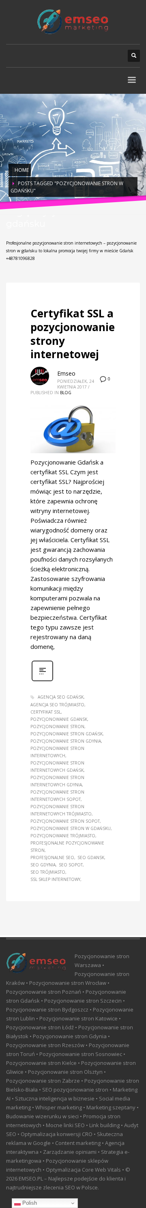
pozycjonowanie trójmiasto (62, 835)
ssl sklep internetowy (55, 879)
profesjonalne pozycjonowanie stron (67, 846)
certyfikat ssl (45, 712)
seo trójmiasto (47, 872)
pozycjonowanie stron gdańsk (66, 734)
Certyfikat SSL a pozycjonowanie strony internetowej (72, 333)
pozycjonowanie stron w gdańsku (70, 828)
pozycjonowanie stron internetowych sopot (57, 795)
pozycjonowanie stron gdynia (65, 741)
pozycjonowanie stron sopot (65, 821)
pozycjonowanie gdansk (58, 719)
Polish (29, 1203)
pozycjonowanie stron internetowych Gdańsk (57, 766)
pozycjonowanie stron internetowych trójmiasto (61, 810)
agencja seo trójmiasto (57, 704)
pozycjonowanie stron (57, 726)
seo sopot (71, 865)
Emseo (66, 373)
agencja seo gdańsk (61, 697)
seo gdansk (90, 857)
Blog (65, 392)
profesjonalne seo (52, 857)
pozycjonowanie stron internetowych (57, 751)
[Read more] (42, 680)
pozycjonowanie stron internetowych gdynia (57, 781)
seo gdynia (43, 865)
